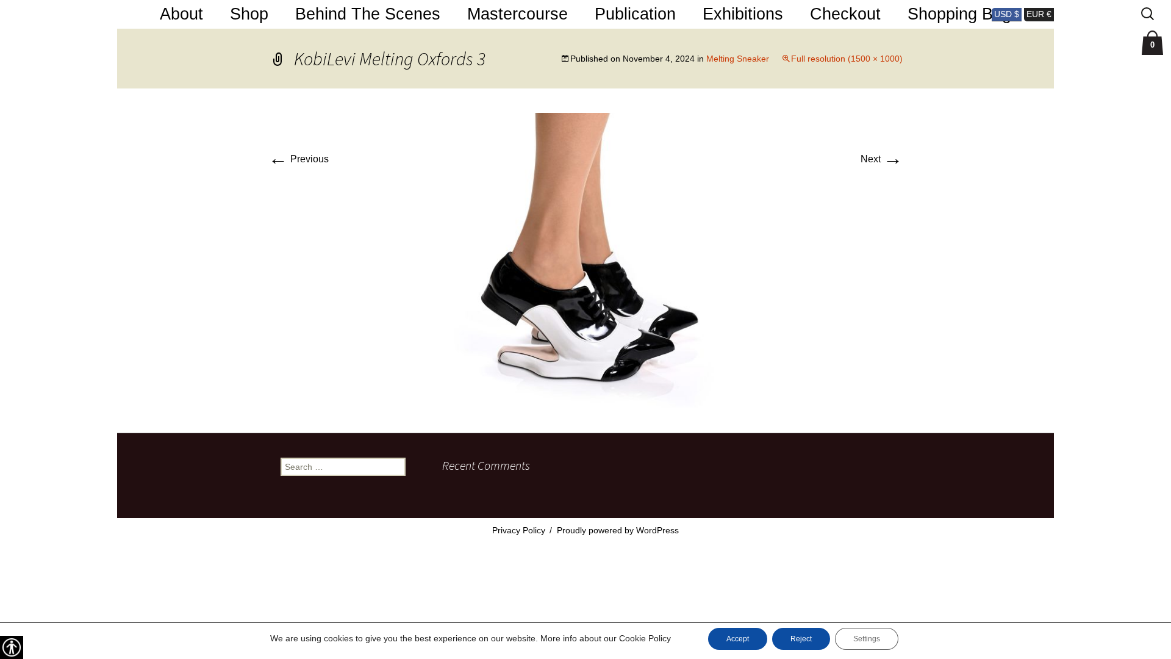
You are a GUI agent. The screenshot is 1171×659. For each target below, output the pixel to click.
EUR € (1038, 14)
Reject (801, 639)
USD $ (1006, 14)
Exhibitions (743, 14)
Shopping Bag (959, 14)
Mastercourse (517, 14)
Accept (737, 639)
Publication (635, 14)
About (181, 14)
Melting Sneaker (737, 58)
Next (882, 159)
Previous (298, 159)
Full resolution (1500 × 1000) (847, 58)
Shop (249, 14)
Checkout (845, 14)
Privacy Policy (518, 530)
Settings (866, 639)
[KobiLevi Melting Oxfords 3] (585, 259)
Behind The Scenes (367, 14)
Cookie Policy (645, 638)
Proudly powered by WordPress (618, 530)
